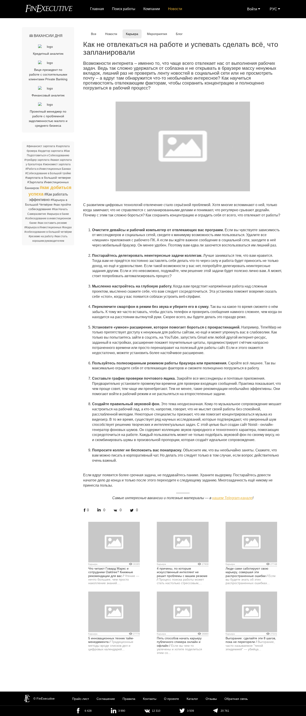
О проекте (171, 699)
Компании (151, 9)
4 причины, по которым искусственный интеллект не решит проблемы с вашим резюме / (182, 574)
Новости (175, 9)
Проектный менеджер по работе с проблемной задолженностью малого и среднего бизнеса (48, 118)
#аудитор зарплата (50, 150)
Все (93, 34)
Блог (179, 34)
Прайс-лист (80, 699)
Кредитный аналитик (48, 53)
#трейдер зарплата (37, 159)
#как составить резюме (52, 222)
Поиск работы (123, 9)
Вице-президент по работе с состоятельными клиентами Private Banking (48, 74)
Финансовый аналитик (48, 95)
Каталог (192, 699)
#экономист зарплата (57, 164)
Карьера (132, 34)
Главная (97, 9)
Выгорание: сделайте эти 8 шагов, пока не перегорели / (251, 640)
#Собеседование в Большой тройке (48, 173)
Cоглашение (106, 699)
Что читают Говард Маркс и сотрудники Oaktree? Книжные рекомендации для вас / (110, 572)
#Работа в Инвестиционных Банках (48, 168)
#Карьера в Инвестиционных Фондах (48, 227)
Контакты (149, 699)
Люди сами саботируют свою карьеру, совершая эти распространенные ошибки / (247, 572)
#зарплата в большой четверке (48, 177)
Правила (129, 699)
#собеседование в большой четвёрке (48, 231)
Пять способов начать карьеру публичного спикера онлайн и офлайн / (179, 641)
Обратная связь (236, 699)
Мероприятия (157, 34)
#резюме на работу (41, 236)
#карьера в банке (58, 213)
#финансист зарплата (41, 146)
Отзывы (211, 699)
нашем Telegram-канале (232, 498)
